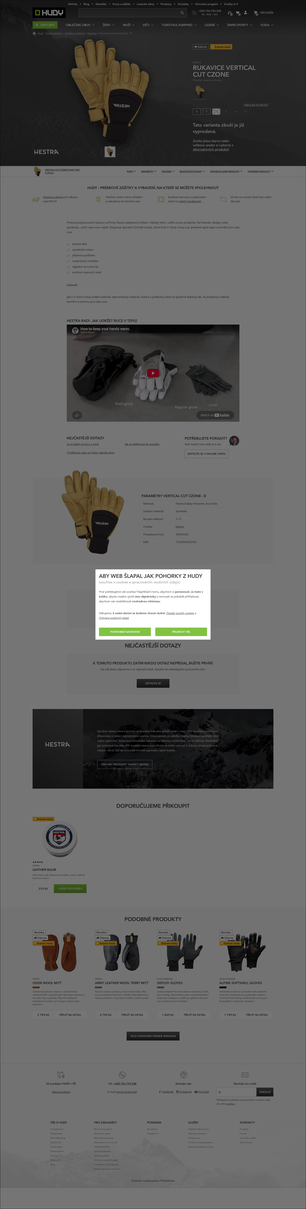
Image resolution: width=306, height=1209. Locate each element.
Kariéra (54, 1155)
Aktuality (100, 3)
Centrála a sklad (248, 1138)
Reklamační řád (101, 1146)
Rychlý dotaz (246, 1142)
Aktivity (72, 3)
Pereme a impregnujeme (200, 1142)
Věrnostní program (206, 3)
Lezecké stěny (145, 3)
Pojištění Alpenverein (198, 1129)
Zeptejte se (152, 1133)
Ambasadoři (56, 1146)
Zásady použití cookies (180, 613)
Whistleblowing (57, 1138)
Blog (86, 3)
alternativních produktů (211, 149)
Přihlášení (246, 12)
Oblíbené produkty (238, 12)
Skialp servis (194, 1138)
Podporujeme (57, 1151)
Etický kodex (56, 1133)
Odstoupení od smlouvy (105, 1142)
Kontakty (183, 3)
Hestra (180, 527)
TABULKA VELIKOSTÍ (256, 105)
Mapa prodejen (61, 1092)
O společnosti (57, 1129)
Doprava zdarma (53, 197)
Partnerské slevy (102, 1133)
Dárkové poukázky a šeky (200, 1146)
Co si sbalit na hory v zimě (83, 444)
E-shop (243, 1133)
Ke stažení (152, 1129)
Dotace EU (55, 1160)
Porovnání (230, 12)
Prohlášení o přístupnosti (106, 1164)
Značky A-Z (231, 3)
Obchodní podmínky (104, 1138)
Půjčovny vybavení (197, 1133)
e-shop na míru (151, 1180)
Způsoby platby (101, 1155)
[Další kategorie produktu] (131, 33)
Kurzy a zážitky (122, 3)
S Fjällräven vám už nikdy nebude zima (90, 453)
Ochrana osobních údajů (114, 618)
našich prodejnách (190, 201)
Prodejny (166, 3)
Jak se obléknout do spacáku (142, 444)
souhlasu (230, 1103)
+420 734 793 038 (124, 1083)
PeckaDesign (168, 1180)
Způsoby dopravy (102, 1151)
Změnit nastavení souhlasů (107, 1169)
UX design (136, 1180)
